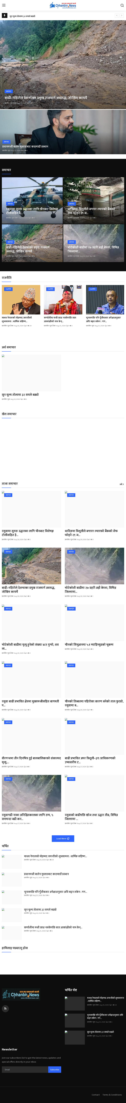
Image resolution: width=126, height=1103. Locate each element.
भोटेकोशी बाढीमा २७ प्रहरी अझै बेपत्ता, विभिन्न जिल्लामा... (93, 249)
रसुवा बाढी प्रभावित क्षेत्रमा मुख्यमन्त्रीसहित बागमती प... (30, 703)
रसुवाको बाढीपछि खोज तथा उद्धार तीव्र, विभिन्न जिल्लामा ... (91, 817)
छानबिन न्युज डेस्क (10, 103)
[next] (122, 15)
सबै (121, 484)
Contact (96, 1095)
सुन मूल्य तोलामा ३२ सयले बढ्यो (22, 15)
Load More (61, 838)
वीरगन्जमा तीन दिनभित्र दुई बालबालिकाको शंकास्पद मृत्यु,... (31, 760)
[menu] (4, 5)
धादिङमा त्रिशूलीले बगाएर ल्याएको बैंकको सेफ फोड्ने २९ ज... (91, 211)
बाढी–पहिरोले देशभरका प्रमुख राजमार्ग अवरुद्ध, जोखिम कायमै (27, 249)
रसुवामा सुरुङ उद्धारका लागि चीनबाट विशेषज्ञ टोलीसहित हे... (32, 211)
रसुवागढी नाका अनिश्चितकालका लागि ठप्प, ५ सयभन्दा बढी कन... (27, 817)
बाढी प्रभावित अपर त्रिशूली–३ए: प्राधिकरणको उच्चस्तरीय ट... (90, 760)
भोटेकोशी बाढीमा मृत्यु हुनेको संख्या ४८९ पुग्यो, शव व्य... (30, 647)
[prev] (117, 15)
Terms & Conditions (112, 1095)
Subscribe (54, 1069)
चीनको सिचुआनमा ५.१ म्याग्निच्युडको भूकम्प (89, 645)
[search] (122, 5)
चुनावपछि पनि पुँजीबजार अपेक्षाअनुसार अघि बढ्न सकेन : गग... (103, 319)
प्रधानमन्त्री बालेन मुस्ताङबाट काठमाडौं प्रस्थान (25, 147)
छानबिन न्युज (6, 150)
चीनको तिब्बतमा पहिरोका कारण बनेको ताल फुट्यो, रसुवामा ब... (94, 703)
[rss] (5, 1008)
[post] (63, 64)
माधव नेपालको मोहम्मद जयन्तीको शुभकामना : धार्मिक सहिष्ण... (17, 319)
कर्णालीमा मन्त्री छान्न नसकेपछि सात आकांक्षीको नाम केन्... (60, 319)
